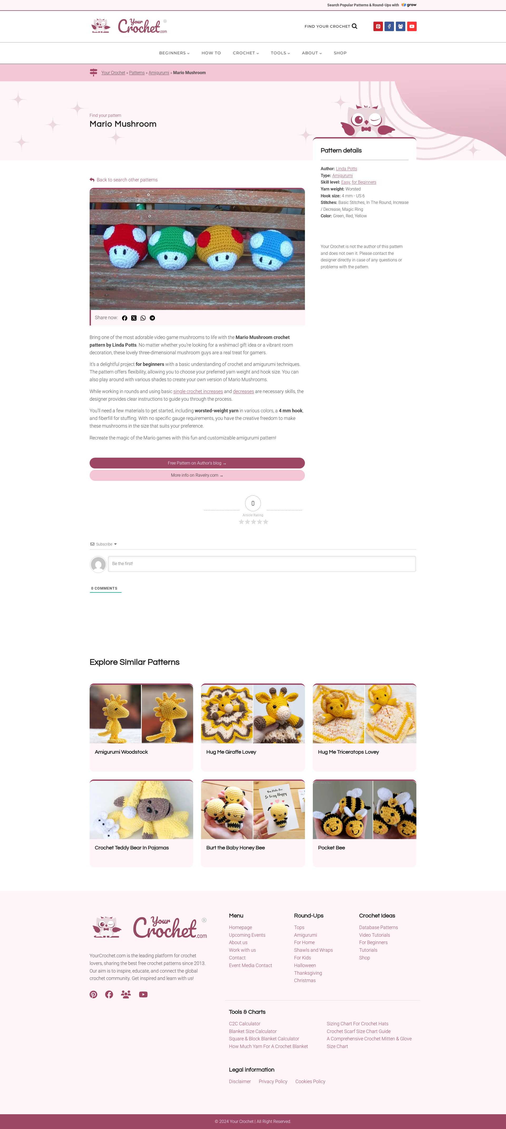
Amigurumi (159, 72)
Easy (345, 182)
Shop (340, 52)
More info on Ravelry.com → (197, 475)
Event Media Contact (250, 965)
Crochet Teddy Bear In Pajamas (132, 847)
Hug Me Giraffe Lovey (231, 752)
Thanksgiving (308, 973)
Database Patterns (378, 927)
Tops (299, 927)
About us (238, 942)
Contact (237, 957)
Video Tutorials (374, 935)
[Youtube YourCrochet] (143, 994)
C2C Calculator (244, 1023)
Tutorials (368, 950)
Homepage (240, 927)
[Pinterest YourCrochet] (93, 994)
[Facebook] (389, 26)
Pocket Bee (331, 847)
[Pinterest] (378, 26)
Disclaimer (240, 1081)
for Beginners (364, 182)
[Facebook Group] (400, 26)
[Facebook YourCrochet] (109, 994)
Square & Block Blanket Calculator (264, 1038)
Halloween (305, 965)
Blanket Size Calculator (253, 1031)
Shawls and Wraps (313, 950)
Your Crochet (113, 72)
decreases (243, 391)
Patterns (137, 72)
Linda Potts (346, 168)
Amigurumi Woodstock (121, 752)
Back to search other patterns (127, 180)
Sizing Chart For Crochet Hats (357, 1023)
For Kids (302, 957)
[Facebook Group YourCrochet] (126, 994)
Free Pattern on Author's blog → (197, 463)
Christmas (305, 980)
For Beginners (373, 942)
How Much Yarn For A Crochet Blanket (268, 1046)
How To (211, 52)
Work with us (242, 950)
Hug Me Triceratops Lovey (348, 752)
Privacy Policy (273, 1081)
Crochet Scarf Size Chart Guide (359, 1031)
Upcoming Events (247, 935)
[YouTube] (412, 26)
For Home (304, 942)
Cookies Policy (310, 1081)
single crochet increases (198, 391)
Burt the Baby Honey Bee (235, 847)
